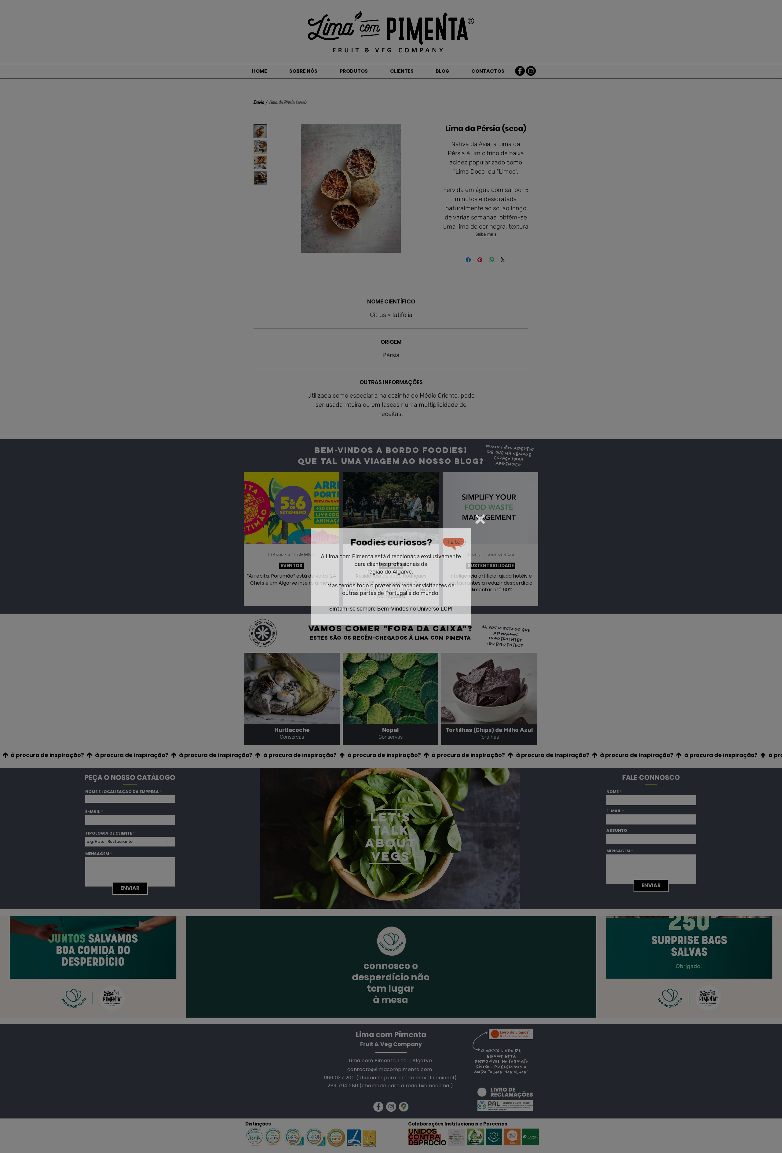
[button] (480, 519)
